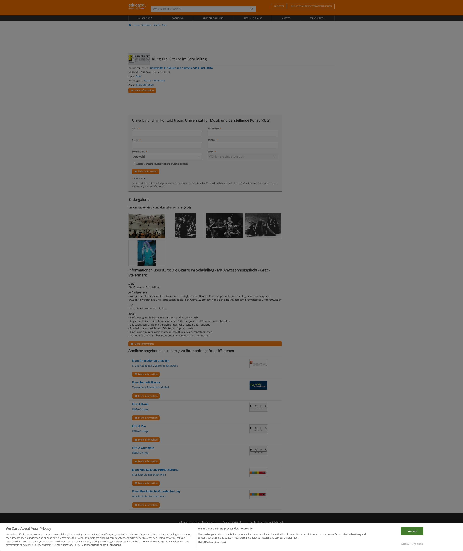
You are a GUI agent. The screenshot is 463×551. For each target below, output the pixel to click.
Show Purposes (412, 544)
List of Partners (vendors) (212, 542)
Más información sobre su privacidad (101, 544)
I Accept (412, 531)
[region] (231, 537)
